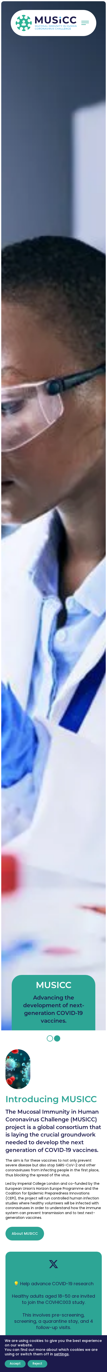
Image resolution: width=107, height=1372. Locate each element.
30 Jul (53, 1277)
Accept (15, 1363)
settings (61, 1354)
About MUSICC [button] (25, 1234)
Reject (37, 1363)
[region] (53, 515)
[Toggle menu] (85, 23)
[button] (50, 1038)
